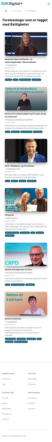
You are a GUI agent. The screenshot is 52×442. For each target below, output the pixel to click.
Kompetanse (6, 414)
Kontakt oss (32, 398)
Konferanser (6, 379)
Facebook (31, 403)
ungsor (8, 80)
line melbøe (25, 233)
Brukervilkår (32, 379)
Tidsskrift (5, 419)
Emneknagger (18, 11)
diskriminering (26, 132)
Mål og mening (12, 218)
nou (32, 233)
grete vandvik (10, 339)
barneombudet (25, 80)
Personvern (32, 384)
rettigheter (36, 80)
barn (39, 339)
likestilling (15, 132)
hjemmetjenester (18, 285)
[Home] (6, 11)
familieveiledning (21, 342)
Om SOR (5, 398)
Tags (4, 384)
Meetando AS (21, 436)
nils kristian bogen (12, 233)
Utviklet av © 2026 (9, 436)
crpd (7, 132)
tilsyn (15, 80)
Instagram (32, 409)
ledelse (14, 181)
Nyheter (5, 403)
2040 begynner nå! (13, 169)
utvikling (22, 181)
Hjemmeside (6, 409)
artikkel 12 (9, 342)
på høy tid (40, 233)
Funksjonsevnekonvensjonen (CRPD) (19, 120)
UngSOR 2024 (12, 65)
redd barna (21, 339)
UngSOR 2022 (12, 322)
